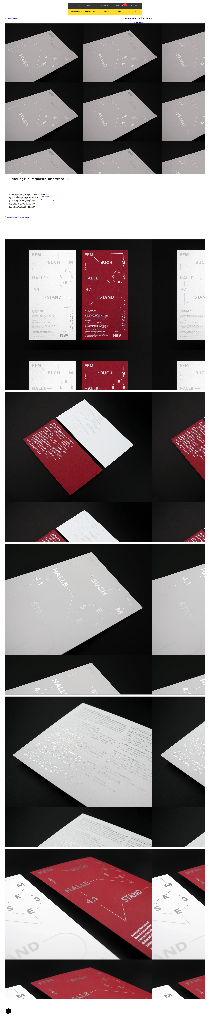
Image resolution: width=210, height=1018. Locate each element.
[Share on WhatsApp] (21, 217)
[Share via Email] (27, 217)
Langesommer (45, 196)
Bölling (43, 201)
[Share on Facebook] (8, 217)
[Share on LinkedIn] (14, 217)
